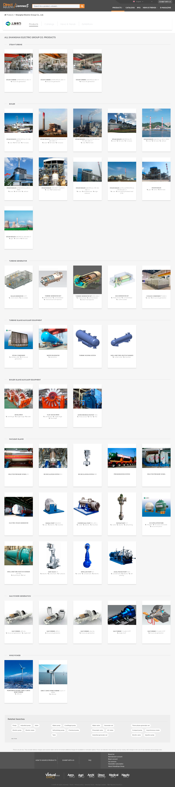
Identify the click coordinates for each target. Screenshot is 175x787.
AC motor (110, 730)
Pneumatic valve (97, 730)
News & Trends (149, 7)
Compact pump (137, 730)
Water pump (56, 725)
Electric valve (136, 735)
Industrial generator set (99, 735)
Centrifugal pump (70, 725)
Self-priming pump (58, 730)
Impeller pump (149, 735)
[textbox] (56, 6)
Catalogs (130, 7)
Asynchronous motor (153, 730)
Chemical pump (74, 730)
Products (117, 7)
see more (14, 738)
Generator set (108, 725)
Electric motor (30, 730)
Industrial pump (26, 725)
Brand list (111, 754)
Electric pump (17, 730)
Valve (36, 725)
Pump (14, 725)
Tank (54, 735)
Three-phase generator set (141, 725)
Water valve (96, 725)
